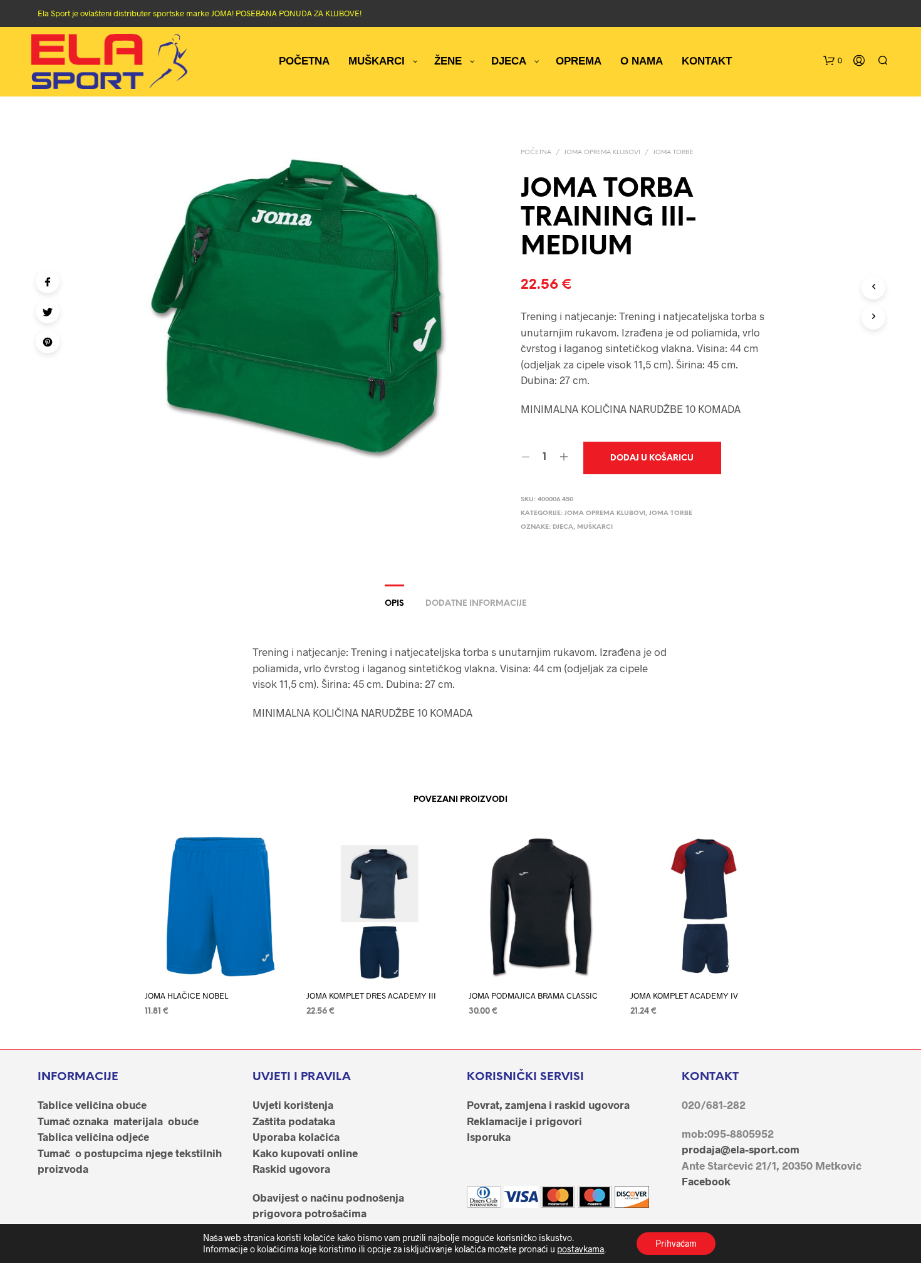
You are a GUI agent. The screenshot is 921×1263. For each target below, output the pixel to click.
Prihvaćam (676, 1243)
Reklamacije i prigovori (524, 1121)
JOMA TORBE (673, 152)
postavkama (580, 1249)
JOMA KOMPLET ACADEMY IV (684, 995)
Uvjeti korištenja (292, 1104)
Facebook (706, 1181)
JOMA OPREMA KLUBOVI (602, 152)
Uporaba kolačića (296, 1136)
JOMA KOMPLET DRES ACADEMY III (371, 995)
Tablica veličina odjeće (93, 1136)
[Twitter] (48, 311)
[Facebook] (48, 281)
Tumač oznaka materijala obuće (118, 1121)
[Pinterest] (48, 341)
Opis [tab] (394, 604)
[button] (832, 61)
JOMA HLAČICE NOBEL (186, 995)
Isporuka (489, 1136)
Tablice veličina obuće (92, 1104)
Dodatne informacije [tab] (476, 604)
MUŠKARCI (595, 527)
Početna (536, 152)
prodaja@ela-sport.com (740, 1149)
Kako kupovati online (305, 1152)
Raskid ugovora (291, 1168)
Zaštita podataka (293, 1121)
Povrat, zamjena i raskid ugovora (548, 1104)
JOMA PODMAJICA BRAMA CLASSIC (533, 995)
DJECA (563, 527)
